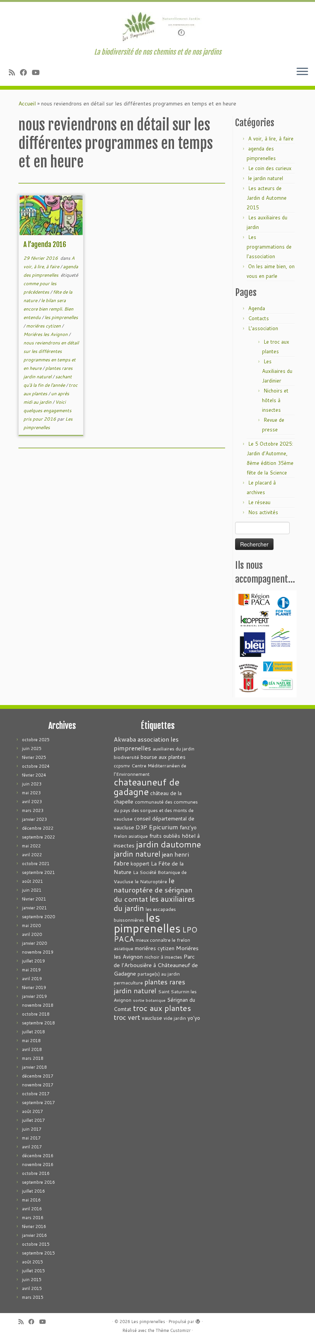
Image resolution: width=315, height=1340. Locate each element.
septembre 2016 (38, 1182)
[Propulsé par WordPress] (198, 1320)
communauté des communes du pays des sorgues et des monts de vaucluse (156, 810)
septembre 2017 (38, 1102)
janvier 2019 (34, 996)
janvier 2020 (34, 943)
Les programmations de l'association (269, 247)
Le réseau (259, 502)
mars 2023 (32, 810)
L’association (263, 328)
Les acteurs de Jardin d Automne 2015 (267, 198)
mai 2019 (31, 970)
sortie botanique (149, 1000)
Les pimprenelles (148, 1321)
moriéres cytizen (44, 325)
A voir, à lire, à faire (270, 138)
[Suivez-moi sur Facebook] (26, 72)
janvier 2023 (34, 819)
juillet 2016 (33, 1191)
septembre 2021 (38, 872)
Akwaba (125, 739)
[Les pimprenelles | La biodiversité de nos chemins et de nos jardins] (157, 25)
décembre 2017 (37, 1076)
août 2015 (32, 1262)
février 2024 (34, 775)
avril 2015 (32, 1288)
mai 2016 (31, 1200)
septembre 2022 (38, 837)
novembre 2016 (37, 1164)
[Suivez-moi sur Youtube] (38, 72)
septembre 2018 (38, 1023)
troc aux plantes (162, 1008)
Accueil (27, 103)
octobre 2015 (36, 1244)
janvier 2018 (34, 1067)
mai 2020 (31, 925)
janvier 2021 (34, 908)
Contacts (258, 318)
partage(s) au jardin (159, 974)
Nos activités (263, 512)
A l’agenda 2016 (44, 244)
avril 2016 (32, 1209)
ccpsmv (122, 765)
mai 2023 (31, 793)
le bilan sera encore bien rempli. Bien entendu (48, 309)
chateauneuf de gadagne (146, 786)
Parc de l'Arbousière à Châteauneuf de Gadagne (156, 964)
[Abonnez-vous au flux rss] (14, 72)
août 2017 (32, 1111)
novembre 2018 (37, 1005)
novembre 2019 (37, 952)
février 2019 (34, 987)
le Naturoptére (151, 881)
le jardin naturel (265, 178)
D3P (141, 827)
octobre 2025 (36, 740)
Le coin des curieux (270, 168)
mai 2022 (31, 846)
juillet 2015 (33, 1271)
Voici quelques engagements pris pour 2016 (47, 410)
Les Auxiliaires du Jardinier (277, 371)
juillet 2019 (33, 961)
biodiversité (126, 757)
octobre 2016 (36, 1173)
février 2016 (34, 1226)
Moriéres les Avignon (46, 334)
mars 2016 (32, 1218)
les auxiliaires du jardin (154, 903)
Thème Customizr (173, 1330)
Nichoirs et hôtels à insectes (275, 400)
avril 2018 (32, 1049)
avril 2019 (32, 979)
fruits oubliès (164, 835)
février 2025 (34, 757)
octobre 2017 (36, 1094)
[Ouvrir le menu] (302, 72)
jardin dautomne (168, 844)
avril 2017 (32, 1147)
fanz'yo (188, 827)
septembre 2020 (38, 917)
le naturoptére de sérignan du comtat (153, 889)
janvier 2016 (34, 1235)
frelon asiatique (131, 836)
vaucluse (152, 1017)
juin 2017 (31, 1129)
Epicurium (163, 826)
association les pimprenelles (146, 743)
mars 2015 (32, 1297)
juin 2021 (31, 890)
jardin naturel (137, 853)
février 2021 (34, 899)
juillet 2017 (33, 1120)
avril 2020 (32, 934)
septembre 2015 (38, 1253)
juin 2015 (31, 1280)
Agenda (256, 308)
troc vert (127, 1017)
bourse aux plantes (163, 756)
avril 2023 (32, 802)
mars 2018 (32, 1058)
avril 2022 (32, 855)
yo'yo (193, 1017)
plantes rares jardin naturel (149, 986)
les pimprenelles (61, 317)
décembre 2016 (37, 1156)
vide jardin (175, 1018)
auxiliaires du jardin (173, 748)
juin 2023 (31, 784)
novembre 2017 (37, 1085)
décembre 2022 (37, 828)
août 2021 (32, 881)
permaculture (128, 982)
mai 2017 (31, 1138)
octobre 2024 (36, 766)
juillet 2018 (33, 1032)
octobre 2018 (36, 1014)
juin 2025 (31, 748)
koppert (140, 863)
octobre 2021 (36, 863)
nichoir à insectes (163, 957)
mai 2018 (31, 1041)
